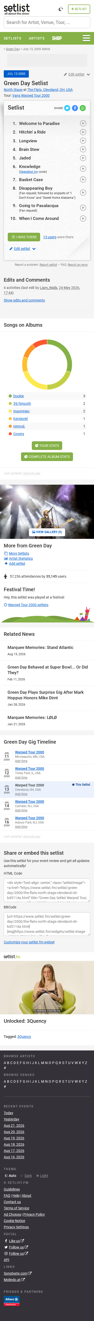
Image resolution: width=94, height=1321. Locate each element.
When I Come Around (39, 218)
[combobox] (47, 22)
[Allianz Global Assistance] (12, 1301)
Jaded (25, 157)
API (6, 1260)
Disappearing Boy (35, 188)
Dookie (18, 396)
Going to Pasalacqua (38, 205)
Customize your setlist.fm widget (29, 942)
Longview (28, 140)
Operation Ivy (29, 172)
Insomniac (21, 411)
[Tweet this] (67, 108)
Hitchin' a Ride (32, 132)
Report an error (78, 265)
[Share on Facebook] (75, 108)
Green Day (17, 83)
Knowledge (29, 166)
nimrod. (19, 426)
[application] (47, 987)
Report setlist (48, 265)
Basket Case (31, 179)
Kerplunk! (20, 419)
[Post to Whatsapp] (82, 108)
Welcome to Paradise (39, 123)
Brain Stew (29, 149)
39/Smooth (22, 404)
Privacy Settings (16, 1227)
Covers (18, 434)
